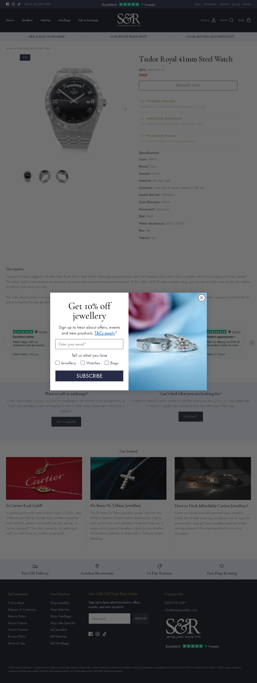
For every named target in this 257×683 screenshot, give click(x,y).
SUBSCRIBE (89, 375)
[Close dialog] (201, 297)
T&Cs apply (105, 333)
